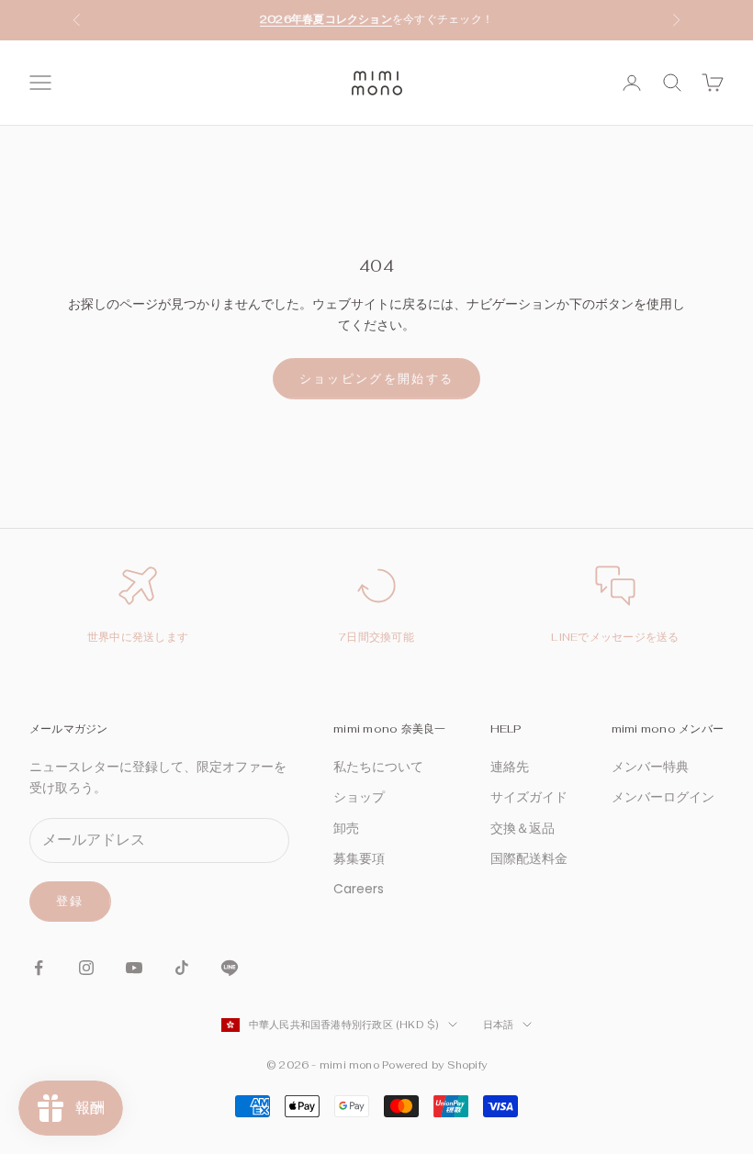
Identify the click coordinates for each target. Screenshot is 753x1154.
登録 (70, 901)
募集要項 (359, 858)
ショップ (359, 797)
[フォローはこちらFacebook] (38, 967)
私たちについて (378, 766)
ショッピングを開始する (377, 379)
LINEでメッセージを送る (615, 637)
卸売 (346, 828)
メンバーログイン (663, 797)
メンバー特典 (650, 766)
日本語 (498, 1024)
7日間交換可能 (376, 637)
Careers (358, 889)
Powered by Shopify (434, 1065)
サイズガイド (529, 797)
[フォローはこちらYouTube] (134, 967)
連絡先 (509, 766)
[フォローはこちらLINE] (229, 967)
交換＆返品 (522, 828)
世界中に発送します (137, 637)
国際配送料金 (529, 858)
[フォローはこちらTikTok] (182, 967)
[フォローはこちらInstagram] (86, 967)
